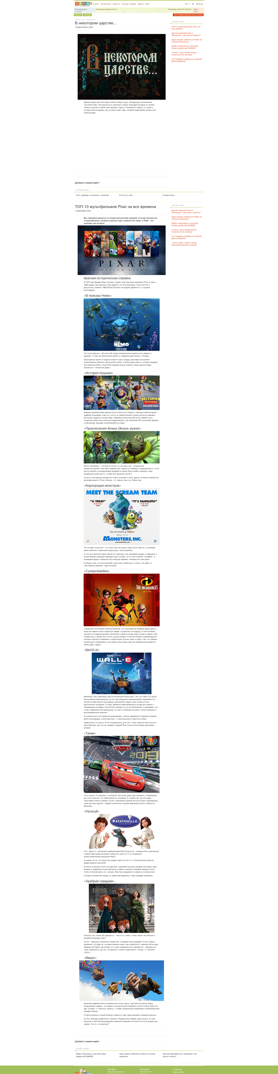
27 (159, 11)
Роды (196, 9)
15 (130, 11)
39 (188, 11)
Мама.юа (77, 19)
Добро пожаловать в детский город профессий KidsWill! (185, 46)
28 (162, 11)
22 (147, 11)
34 (176, 11)
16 (133, 11)
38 (186, 11)
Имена (196, 12)
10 (118, 11)
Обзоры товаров (129, 3)
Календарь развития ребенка (179, 9)
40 (190, 11)
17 (135, 11)
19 (140, 11)
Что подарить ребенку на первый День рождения (187, 59)
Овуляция (78, 12)
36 (181, 11)
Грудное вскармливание (116, 1072)
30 (166, 11)
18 (137, 11)
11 (121, 11)
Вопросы (116, 3)
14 (128, 11)
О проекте (177, 1069)
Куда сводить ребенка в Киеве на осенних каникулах (187, 40)
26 (157, 11)
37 (183, 11)
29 (164, 11)
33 (174, 11)
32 (171, 11)
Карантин (78, 15)
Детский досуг (91, 19)
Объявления (105, 3)
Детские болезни (146, 1072)
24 (152, 11)
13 (125, 11)
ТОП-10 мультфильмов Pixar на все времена (186, 27)
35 (178, 11)
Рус (187, 3)
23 (150, 11)
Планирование (81, 9)
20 (142, 11)
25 (154, 11)
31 (169, 11)
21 (145, 11)
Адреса (141, 3)
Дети (148, 3)
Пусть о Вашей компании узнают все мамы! (188, 15)
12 (123, 11)
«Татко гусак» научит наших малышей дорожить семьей (184, 243)
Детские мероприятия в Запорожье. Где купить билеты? (186, 33)
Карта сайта (178, 1072)
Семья (96, 3)
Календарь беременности (106, 9)
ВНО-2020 (87, 15)
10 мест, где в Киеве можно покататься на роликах (184, 53)
